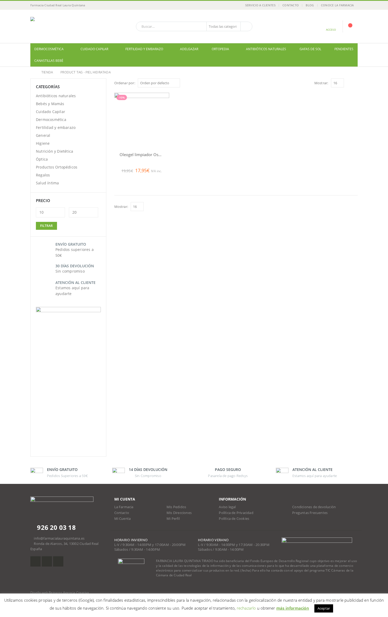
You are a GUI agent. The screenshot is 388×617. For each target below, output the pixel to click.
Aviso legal (227, 507)
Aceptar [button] (324, 608)
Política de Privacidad (236, 513)
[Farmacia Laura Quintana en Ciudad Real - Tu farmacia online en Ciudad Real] (63, 26)
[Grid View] (349, 82)
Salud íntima (47, 182)
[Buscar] (246, 26)
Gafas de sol (310, 49)
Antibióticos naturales (266, 49)
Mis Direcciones (179, 513)
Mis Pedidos (176, 507)
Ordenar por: (124, 83)
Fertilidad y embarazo (144, 49)
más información (292, 608)
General (43, 135)
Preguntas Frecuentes (310, 513)
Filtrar (46, 225)
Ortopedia (220, 49)
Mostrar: (321, 83)
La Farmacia (124, 507)
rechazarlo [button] (246, 608)
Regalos (43, 174)
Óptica (42, 159)
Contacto (290, 5)
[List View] (355, 82)
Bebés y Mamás (50, 103)
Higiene (43, 143)
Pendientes (343, 49)
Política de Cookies (234, 518)
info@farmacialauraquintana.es (59, 538)
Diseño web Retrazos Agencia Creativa (59, 592)
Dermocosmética (49, 49)
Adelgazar (189, 49)
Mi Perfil (173, 518)
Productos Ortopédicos (56, 167)
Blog (310, 5)
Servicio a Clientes (260, 5)
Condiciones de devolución (314, 507)
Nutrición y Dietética (54, 151)
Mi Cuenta (122, 518)
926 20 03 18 (55, 527)
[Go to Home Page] (32, 72)
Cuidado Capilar (94, 49)
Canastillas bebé (48, 60)
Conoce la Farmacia (337, 5)
